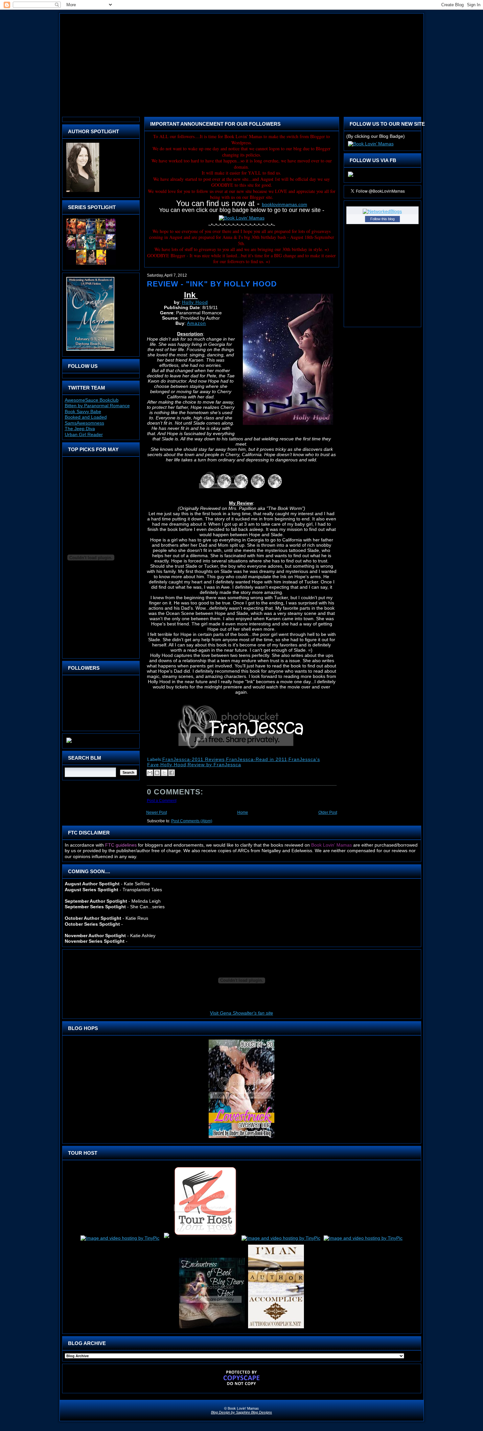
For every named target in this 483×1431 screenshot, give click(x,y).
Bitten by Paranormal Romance (97, 405)
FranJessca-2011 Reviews (193, 759)
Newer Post (156, 812)
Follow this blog (382, 219)
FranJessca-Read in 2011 (256, 759)
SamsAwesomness (84, 423)
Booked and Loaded (86, 417)
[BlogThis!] (157, 772)
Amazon (196, 323)
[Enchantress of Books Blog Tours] (211, 1328)
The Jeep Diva (80, 428)
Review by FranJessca (214, 764)
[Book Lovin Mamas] (350, 176)
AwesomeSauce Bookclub (92, 400)
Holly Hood (195, 302)
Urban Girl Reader (84, 434)
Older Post (327, 812)
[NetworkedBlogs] (382, 211)
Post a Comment (161, 800)
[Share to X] (164, 772)
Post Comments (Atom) (191, 821)
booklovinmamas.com (284, 204)
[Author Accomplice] (276, 1328)
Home (242, 812)
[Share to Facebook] (171, 772)
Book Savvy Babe (83, 411)
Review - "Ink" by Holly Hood (212, 284)
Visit (241, 1013)
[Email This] (150, 772)
